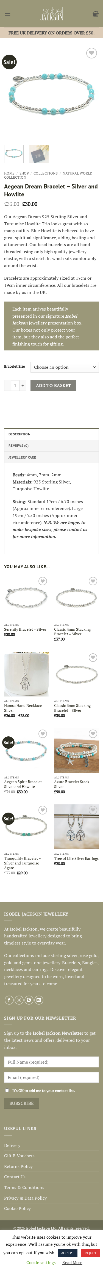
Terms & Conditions (24, 1187)
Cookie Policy (17, 1208)
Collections (46, 173)
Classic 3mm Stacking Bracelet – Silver (72, 708)
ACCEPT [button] (67, 1252)
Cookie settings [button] (41, 1262)
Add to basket (53, 385)
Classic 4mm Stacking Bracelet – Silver (72, 632)
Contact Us (15, 1177)
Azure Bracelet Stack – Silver (73, 784)
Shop (24, 173)
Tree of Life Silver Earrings (76, 858)
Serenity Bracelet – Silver (25, 629)
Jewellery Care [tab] (22, 457)
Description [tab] (19, 434)
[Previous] (13, 93)
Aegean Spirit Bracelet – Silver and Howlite (24, 784)
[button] (7, 13)
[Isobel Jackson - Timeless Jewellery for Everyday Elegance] (51, 13)
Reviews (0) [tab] (19, 445)
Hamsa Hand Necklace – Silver (24, 708)
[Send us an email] (38, 1000)
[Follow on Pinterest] (29, 1000)
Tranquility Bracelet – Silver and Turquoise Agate (22, 863)
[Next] (90, 93)
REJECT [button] (91, 1252)
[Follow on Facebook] (9, 1000)
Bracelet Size (14, 366)
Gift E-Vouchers (19, 1156)
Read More (72, 1262)
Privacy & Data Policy (25, 1198)
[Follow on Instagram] (19, 1000)
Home (9, 173)
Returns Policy (18, 1166)
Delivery (12, 1145)
